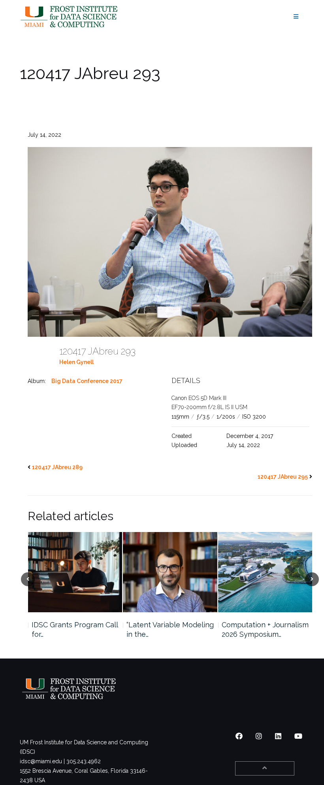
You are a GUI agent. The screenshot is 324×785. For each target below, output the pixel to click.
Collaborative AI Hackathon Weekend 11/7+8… (262, 634)
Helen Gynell (76, 362)
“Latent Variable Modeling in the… (79, 629)
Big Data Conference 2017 (86, 381)
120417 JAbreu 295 (283, 477)
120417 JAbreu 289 (57, 467)
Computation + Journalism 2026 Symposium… (174, 629)
